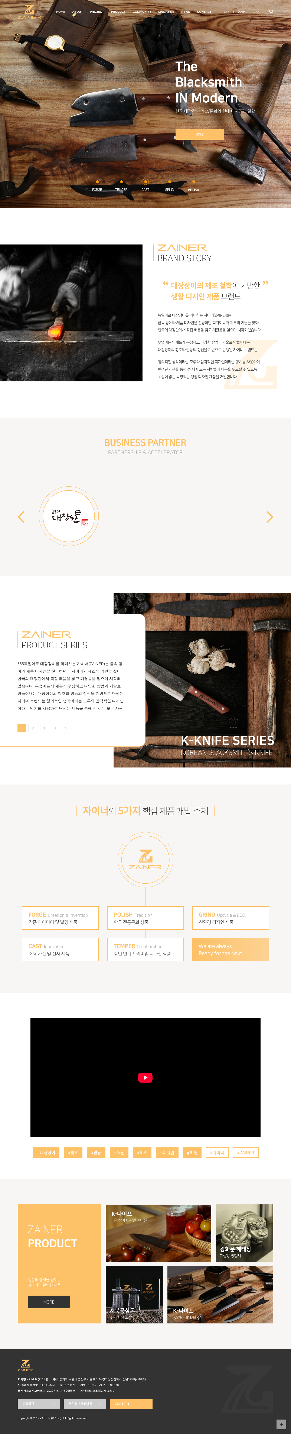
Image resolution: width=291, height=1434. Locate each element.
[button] (270, 517)
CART (257, 11)
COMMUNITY (142, 11)
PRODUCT (118, 11)
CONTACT (204, 11)
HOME (60, 11)
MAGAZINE (166, 11)
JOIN (226, 11)
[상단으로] (281, 1424)
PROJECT (97, 11)
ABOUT (77, 11)
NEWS (185, 11)
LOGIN (242, 11)
